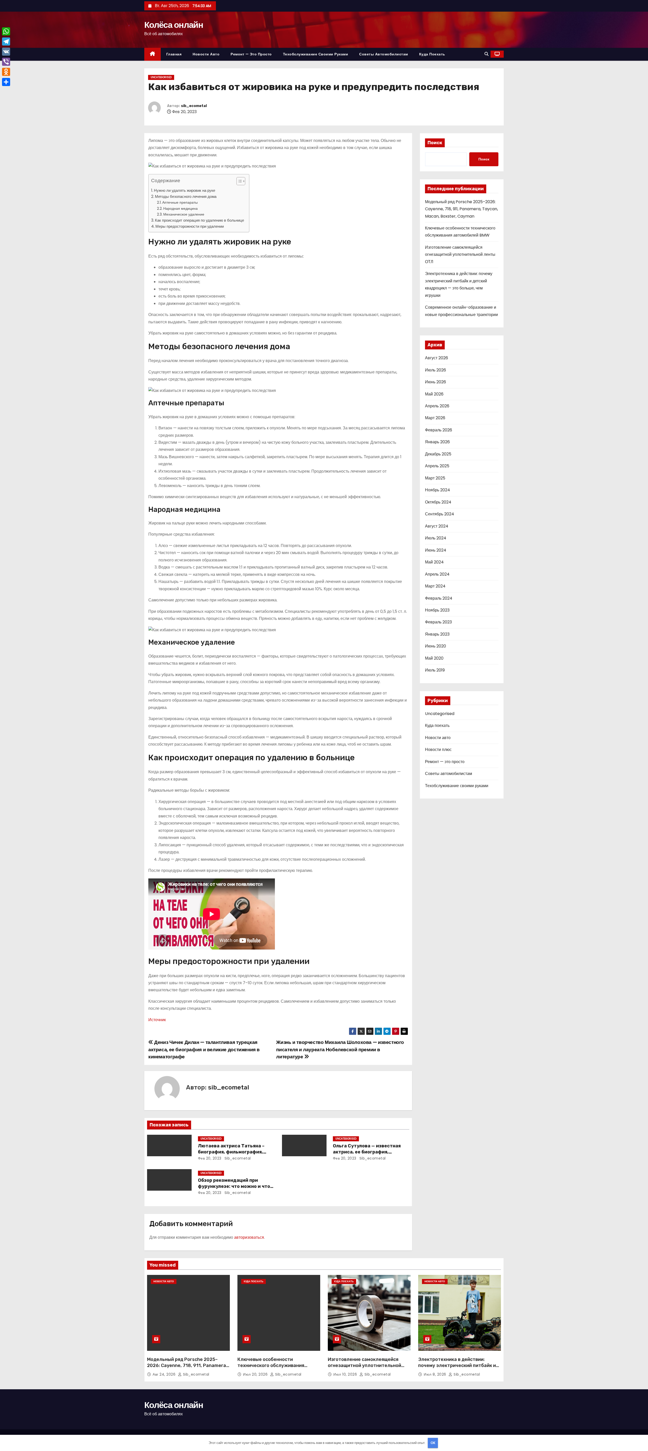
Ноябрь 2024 (437, 490)
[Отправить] (6, 82)
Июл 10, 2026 (345, 1374)
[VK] (6, 52)
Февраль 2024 (438, 598)
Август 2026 (436, 358)
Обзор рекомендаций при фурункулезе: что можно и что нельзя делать (234, 1186)
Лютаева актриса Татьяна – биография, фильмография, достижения (231, 1152)
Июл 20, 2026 (256, 1374)
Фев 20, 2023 (209, 1158)
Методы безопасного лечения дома (185, 196)
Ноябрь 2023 (437, 610)
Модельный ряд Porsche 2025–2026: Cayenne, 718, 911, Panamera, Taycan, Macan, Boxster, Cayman (461, 209)
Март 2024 (435, 586)
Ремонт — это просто (251, 54)
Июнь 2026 (435, 382)
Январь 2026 (437, 442)
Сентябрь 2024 (439, 514)
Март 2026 (435, 418)
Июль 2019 (435, 670)
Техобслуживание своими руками (315, 54)
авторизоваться (249, 1237)
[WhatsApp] (6, 31)
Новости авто (206, 54)
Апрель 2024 (437, 574)
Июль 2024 (435, 538)
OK (433, 1442)
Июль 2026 (435, 370)
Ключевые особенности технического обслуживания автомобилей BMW (270, 1365)
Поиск (435, 142)
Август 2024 (436, 526)
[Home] (152, 54)
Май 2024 (434, 562)
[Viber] (6, 62)
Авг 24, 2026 (165, 1374)
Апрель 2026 (437, 406)
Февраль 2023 (438, 622)
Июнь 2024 (435, 550)
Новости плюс (438, 749)
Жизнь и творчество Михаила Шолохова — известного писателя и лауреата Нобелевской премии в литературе (340, 1049)
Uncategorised (161, 77)
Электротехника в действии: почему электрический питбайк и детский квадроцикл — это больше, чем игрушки (459, 1368)
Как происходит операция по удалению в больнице (199, 220)
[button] (486, 54)
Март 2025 (435, 478)
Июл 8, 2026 (435, 1374)
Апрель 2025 (437, 466)
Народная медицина (180, 208)
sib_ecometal (194, 106)
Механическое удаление (183, 214)
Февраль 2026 (438, 430)
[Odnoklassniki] (6, 72)
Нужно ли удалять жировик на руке (184, 190)
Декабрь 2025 (438, 454)
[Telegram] (6, 41)
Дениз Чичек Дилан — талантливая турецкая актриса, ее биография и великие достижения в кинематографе (204, 1049)
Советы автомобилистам (383, 54)
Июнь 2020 (435, 646)
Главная (174, 54)
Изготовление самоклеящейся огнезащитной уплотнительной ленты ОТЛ (460, 254)
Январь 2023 (437, 634)
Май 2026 (434, 394)
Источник (157, 1020)
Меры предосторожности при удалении (189, 226)
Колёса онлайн (173, 25)
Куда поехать (432, 54)
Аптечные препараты (180, 202)
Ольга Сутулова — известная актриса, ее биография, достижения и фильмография (368, 1152)
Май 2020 (434, 658)
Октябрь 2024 (438, 502)
